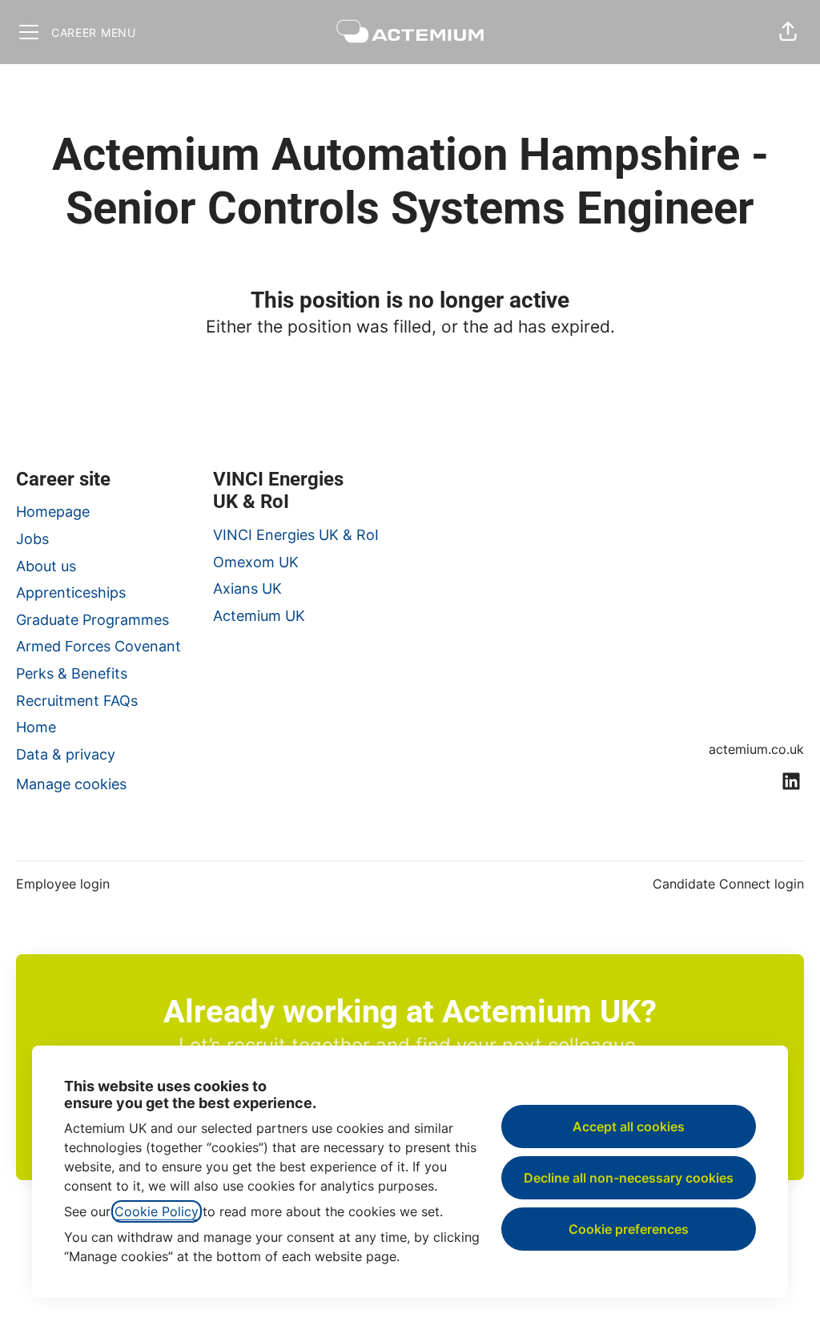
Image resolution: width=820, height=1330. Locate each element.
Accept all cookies (629, 1126)
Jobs (32, 538)
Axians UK (247, 588)
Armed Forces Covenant (98, 646)
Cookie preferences (629, 1229)
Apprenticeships (71, 592)
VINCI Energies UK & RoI (296, 534)
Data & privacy (65, 754)
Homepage (53, 511)
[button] (788, 32)
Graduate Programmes (92, 619)
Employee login (63, 884)
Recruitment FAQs (77, 700)
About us (46, 566)
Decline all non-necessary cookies (629, 1178)
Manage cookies (71, 784)
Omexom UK (256, 562)
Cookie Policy (157, 1211)
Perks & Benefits (71, 673)
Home (36, 727)
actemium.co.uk (756, 749)
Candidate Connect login (728, 884)
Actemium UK (259, 615)
